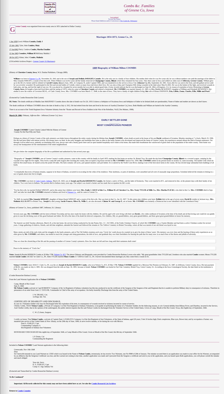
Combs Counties (24, 391)
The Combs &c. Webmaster (128, 21)
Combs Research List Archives (104, 384)
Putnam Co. (71, 192)
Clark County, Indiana (44, 181)
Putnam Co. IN (34, 79)
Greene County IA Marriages (43, 61)
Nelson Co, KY (60, 255)
